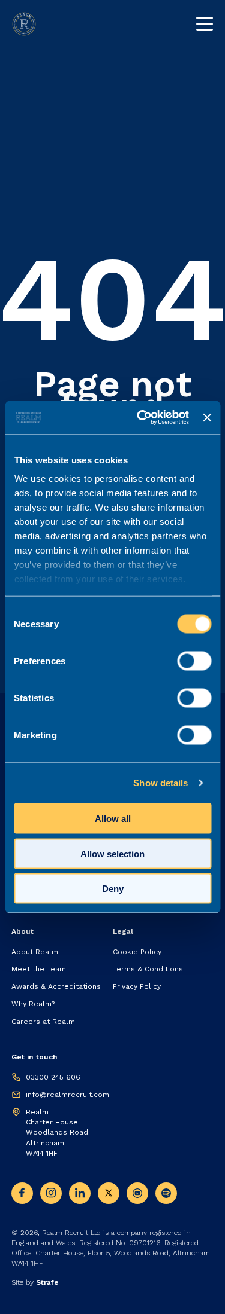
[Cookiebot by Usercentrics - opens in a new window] (141, 418)
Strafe (47, 1282)
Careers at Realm (43, 1021)
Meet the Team (38, 969)
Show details (160, 783)
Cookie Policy (137, 952)
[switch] (194, 660)
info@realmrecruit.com (67, 1094)
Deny (113, 889)
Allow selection (112, 853)
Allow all (113, 819)
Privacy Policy (137, 986)
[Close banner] (207, 417)
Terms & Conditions (148, 969)
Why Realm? (33, 1004)
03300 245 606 (53, 1077)
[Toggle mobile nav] (204, 24)
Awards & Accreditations (56, 986)
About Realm (34, 952)
